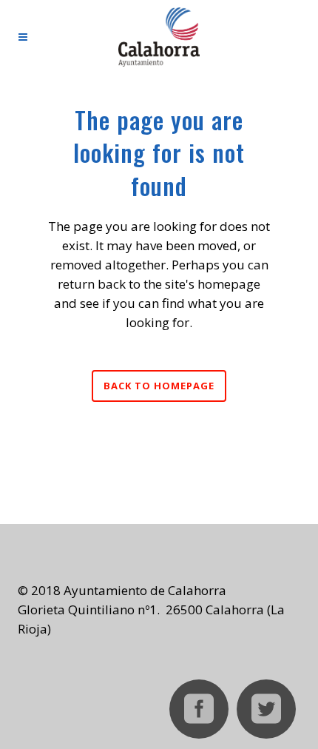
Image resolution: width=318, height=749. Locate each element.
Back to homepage (159, 385)
